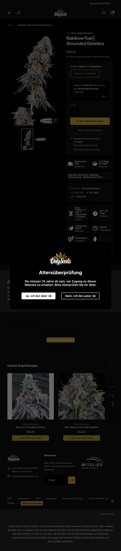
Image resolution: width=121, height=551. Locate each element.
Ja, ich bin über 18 (38, 295)
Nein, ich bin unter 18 (80, 295)
